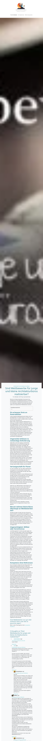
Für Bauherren (21, 15)
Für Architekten (14, 15)
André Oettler (17, 639)
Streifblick (27, 386)
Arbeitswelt (15, 386)
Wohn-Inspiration (28, 15)
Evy (14, 645)
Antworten (14, 644)
